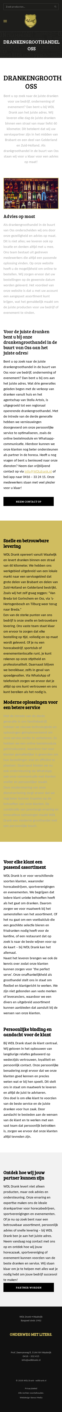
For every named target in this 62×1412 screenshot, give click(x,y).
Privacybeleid (31, 1388)
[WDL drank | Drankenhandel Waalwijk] (33, 21)
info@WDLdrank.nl (38, 471)
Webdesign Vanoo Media (31, 1398)
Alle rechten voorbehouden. (31, 1393)
